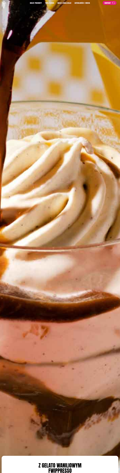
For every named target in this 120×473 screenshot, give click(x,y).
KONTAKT (107, 2)
